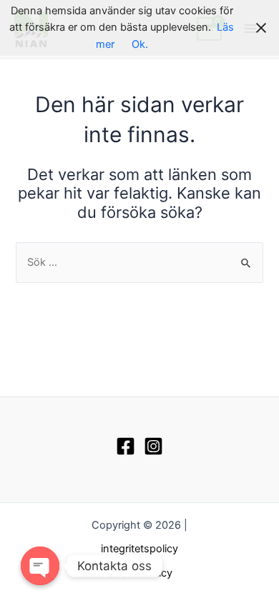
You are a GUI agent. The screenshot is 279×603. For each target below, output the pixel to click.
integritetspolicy (139, 548)
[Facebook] (125, 446)
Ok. (140, 44)
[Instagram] (153, 446)
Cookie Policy (139, 573)
